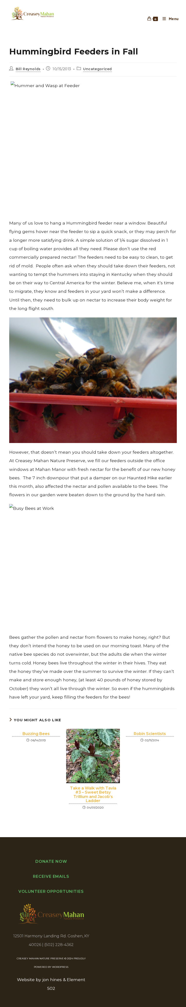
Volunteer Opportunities (51, 891)
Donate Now (51, 861)
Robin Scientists (150, 734)
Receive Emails (51, 876)
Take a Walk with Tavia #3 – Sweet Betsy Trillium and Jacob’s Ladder (93, 794)
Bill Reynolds (28, 69)
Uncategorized (97, 69)
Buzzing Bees (36, 734)
